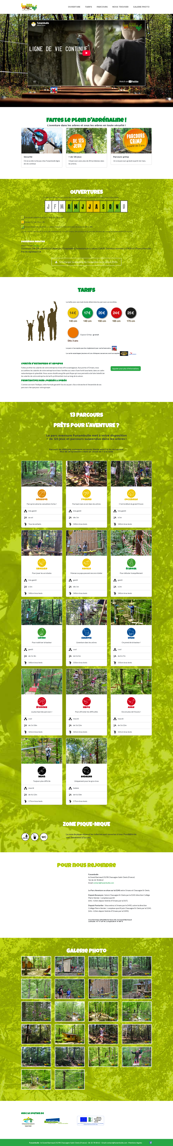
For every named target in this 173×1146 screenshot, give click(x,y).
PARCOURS (102, 7)
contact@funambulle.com (103, 883)
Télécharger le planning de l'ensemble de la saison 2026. (88, 261)
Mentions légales (135, 1143)
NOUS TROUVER (120, 7)
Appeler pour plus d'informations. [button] (125, 368)
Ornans (36, 245)
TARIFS (88, 7)
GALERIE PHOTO (141, 7)
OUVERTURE (74, 7)
